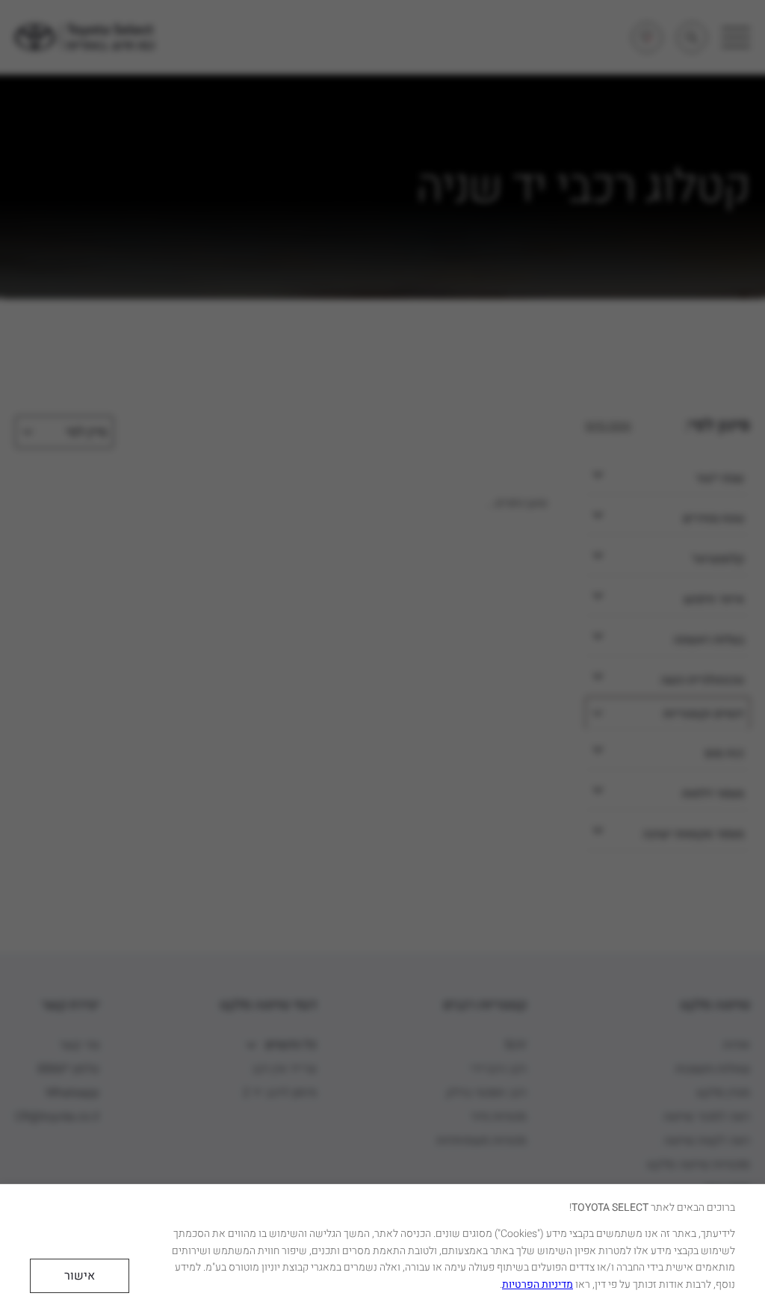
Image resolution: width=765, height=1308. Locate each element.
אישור (79, 1276)
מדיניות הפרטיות (537, 1284)
